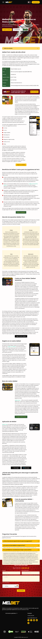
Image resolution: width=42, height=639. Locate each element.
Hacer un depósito (21, 212)
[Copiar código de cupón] (25, 30)
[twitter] (28, 620)
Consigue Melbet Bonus (21, 416)
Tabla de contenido (8, 48)
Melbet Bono (17, 400)
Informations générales (10, 613)
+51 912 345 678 (30, 615)
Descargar (16, 468)
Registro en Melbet (7, 29)
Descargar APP (35, 2)
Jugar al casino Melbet (21, 336)
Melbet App (4, 424)
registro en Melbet (12, 346)
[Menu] (3, 2)
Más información (34, 91)
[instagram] (28, 623)
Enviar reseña (21, 590)
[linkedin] (37, 620)
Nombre (3, 570)
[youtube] (34, 620)
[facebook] (31, 620)
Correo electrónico (25, 570)
